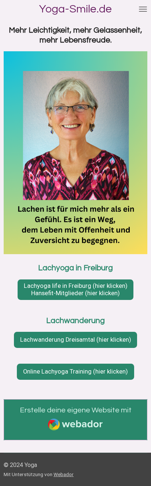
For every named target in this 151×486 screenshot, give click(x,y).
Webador (64, 474)
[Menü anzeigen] (143, 9)
